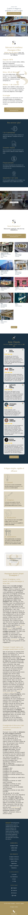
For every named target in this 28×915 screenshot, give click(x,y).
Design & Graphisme (14, 865)
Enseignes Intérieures (14, 858)
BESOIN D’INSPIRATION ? (14, 13)
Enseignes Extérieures (14, 856)
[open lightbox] (6, 247)
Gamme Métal (14, 861)
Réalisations (14, 867)
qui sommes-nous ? (14, 202)
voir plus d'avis (14, 457)
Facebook (15, 890)
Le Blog (14, 881)
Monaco (9, 628)
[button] (3, 35)
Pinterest (15, 892)
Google (14, 895)
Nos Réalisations (14, 876)
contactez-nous (15, 639)
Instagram (15, 887)
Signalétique (14, 863)
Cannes (22, 625)
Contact (14, 878)
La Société (14, 874)
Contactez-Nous (14, 562)
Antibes (18, 626)
